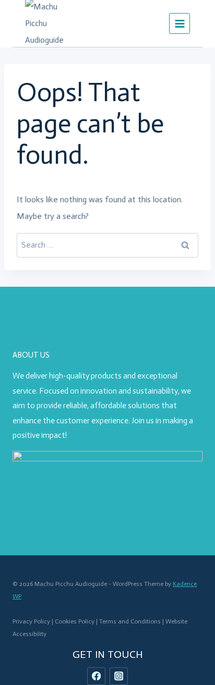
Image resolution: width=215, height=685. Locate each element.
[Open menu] (179, 23)
